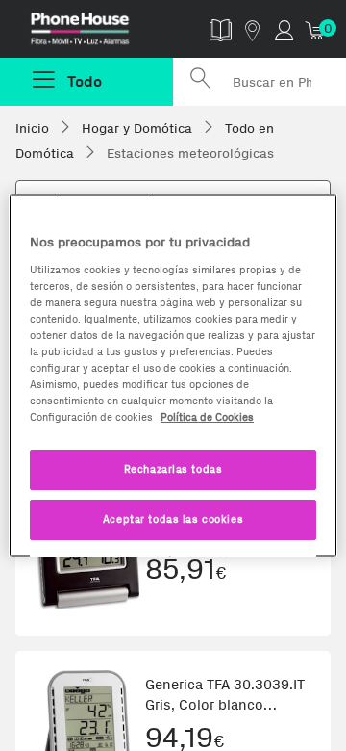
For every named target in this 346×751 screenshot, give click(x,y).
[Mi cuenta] (284, 29)
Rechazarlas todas (173, 469)
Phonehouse (93, 33)
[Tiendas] (252, 29)
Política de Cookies (207, 417)
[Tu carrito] (316, 29)
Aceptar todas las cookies (173, 519)
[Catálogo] (221, 29)
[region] (173, 375)
